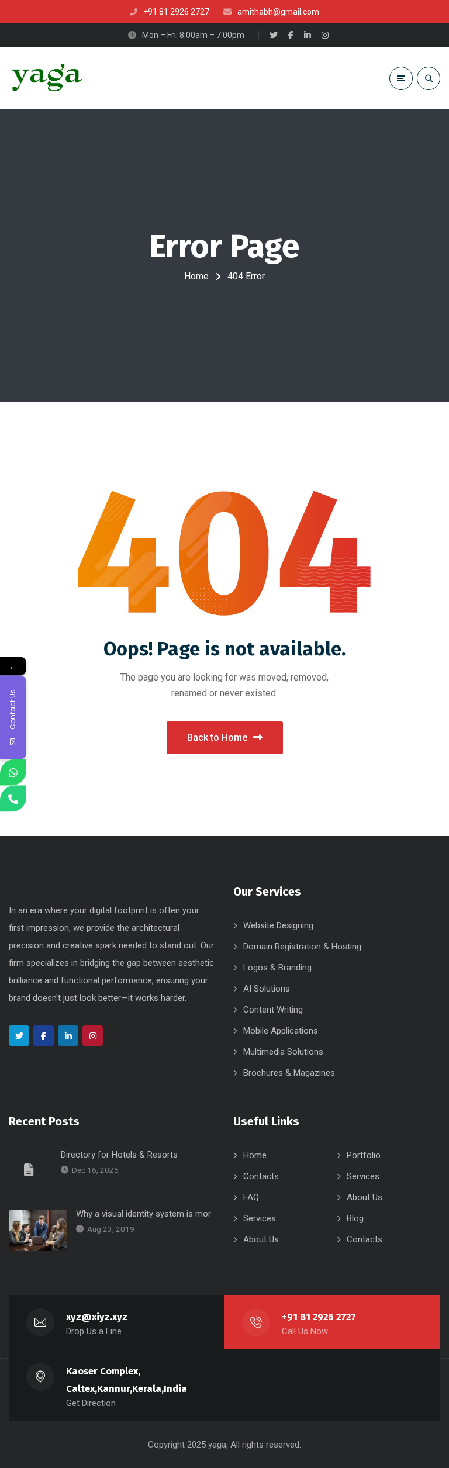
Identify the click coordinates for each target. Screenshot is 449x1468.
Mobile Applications (280, 1030)
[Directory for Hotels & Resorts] (30, 1169)
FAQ (251, 1197)
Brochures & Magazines (289, 1073)
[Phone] (13, 798)
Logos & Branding (277, 967)
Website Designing (278, 925)
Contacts (261, 1176)
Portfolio (364, 1155)
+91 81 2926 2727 (319, 1316)
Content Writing (273, 1009)
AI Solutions (266, 988)
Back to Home (217, 737)
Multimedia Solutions (283, 1051)
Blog (355, 1218)
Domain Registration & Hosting (302, 946)
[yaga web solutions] (45, 78)
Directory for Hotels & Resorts (119, 1154)
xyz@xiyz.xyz (96, 1316)
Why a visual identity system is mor (143, 1213)
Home (196, 276)
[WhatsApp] (13, 772)
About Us (364, 1197)
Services (363, 1176)
